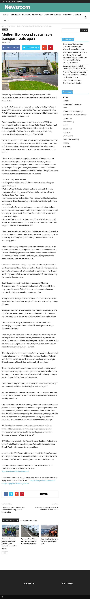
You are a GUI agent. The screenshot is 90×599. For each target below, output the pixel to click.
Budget (66, 101)
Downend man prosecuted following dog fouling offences (74, 67)
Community (15, 15)
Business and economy (72, 104)
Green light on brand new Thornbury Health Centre (72, 82)
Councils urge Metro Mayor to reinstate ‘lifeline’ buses (46, 508)
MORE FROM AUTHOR (29, 520)
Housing (66, 143)
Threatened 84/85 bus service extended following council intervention (13, 509)
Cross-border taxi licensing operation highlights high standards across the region (9, 543)
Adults (65, 97)
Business (6, 15)
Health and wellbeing (53, 15)
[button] (85, 17)
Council (66, 125)
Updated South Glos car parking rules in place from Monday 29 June (29, 541)
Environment (37, 15)
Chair (65, 108)
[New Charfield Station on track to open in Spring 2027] (49, 531)
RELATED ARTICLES (10, 520)
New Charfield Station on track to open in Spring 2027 (49, 541)
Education (26, 15)
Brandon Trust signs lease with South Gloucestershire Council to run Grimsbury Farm (75, 74)
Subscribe (77, 15)
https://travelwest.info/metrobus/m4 (15, 471)
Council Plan (67, 129)
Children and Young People (73, 111)
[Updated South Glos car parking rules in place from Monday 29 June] (30, 531)
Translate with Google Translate (12, 1)
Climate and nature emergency (74, 115)
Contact (6, 20)
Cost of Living (68, 122)
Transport (67, 15)
